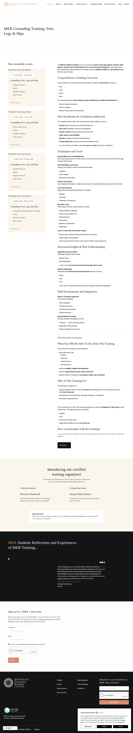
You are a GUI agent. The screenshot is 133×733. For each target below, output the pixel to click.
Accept (120, 726)
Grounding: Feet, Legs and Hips (24, 80)
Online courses (62, 688)
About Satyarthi (82, 680)
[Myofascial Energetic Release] (20, 4)
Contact (126, 4)
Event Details (14, 102)
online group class (46, 619)
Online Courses (81, 4)
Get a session (61, 692)
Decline (104, 726)
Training (49, 4)
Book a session (109, 4)
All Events (63, 445)
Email (10, 636)
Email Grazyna (17, 137)
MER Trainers (68, 4)
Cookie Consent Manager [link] (87, 712)
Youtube (84, 692)
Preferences (88, 726)
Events (58, 4)
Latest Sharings (82, 684)
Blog (120, 4)
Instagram (78, 692)
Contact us (81, 688)
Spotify (87, 692)
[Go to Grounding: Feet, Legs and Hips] (27, 70)
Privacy (36, 729)
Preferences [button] (120, 722)
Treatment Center (96, 4)
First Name (11, 627)
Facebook (81, 692)
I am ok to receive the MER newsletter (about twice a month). (27, 644)
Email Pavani (17, 95)
